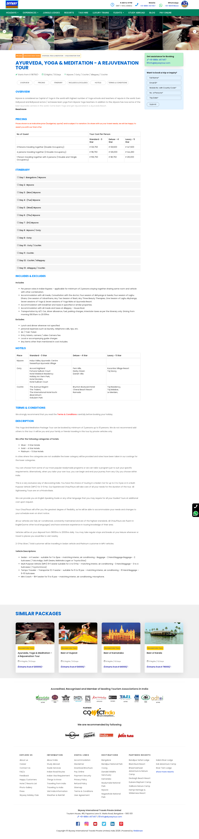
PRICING (41, 82)
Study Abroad (136, 12)
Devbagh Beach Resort (139, 778)
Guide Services (54, 768)
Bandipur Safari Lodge (139, 760)
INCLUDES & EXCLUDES (78, 82)
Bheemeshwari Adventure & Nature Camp (138, 771)
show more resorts (165, 771)
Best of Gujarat (69, 652)
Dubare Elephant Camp (140, 782)
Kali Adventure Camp (166, 764)
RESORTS (69, 12)
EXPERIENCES (30, 12)
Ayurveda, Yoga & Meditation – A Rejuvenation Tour (35, 653)
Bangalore (106, 760)
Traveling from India (56, 783)
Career (23, 764)
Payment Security (82, 775)
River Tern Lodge (164, 768)
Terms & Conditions (83, 791)
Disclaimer (79, 764)
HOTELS (98, 82)
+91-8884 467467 (147, 5)
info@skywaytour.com (159, 63)
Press (22, 791)
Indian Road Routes (56, 771)
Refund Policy (80, 783)
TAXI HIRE (83, 12)
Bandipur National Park (112, 764)
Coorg (104, 768)
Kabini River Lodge (164, 760)
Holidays (11, 12)
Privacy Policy (80, 779)
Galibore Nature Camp (139, 786)
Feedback (24, 775)
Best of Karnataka (114, 652)
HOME (20, 56)
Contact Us (25, 768)
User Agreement (82, 795)
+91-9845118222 (172, 5)
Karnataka (106, 779)
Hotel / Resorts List (28, 783)
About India (52, 760)
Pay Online (79, 771)
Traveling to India (55, 787)
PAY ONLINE (166, 12)
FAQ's (22, 771)
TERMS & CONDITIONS (118, 82)
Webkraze (138, 830)
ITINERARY (58, 82)
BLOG (152, 12)
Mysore (105, 790)
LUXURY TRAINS (101, 12)
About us (24, 760)
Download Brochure (83, 768)
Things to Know (54, 779)
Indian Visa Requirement (58, 775)
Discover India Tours (32, 56)
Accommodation (82, 760)
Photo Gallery (26, 787)
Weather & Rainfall (56, 795)
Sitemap (78, 787)
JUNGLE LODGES (51, 12)
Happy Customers (28, 779)
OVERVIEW (24, 82)
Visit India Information (57, 791)
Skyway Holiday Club (29, 795)
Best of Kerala (154, 652)
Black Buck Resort (137, 764)
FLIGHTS (118, 12)
